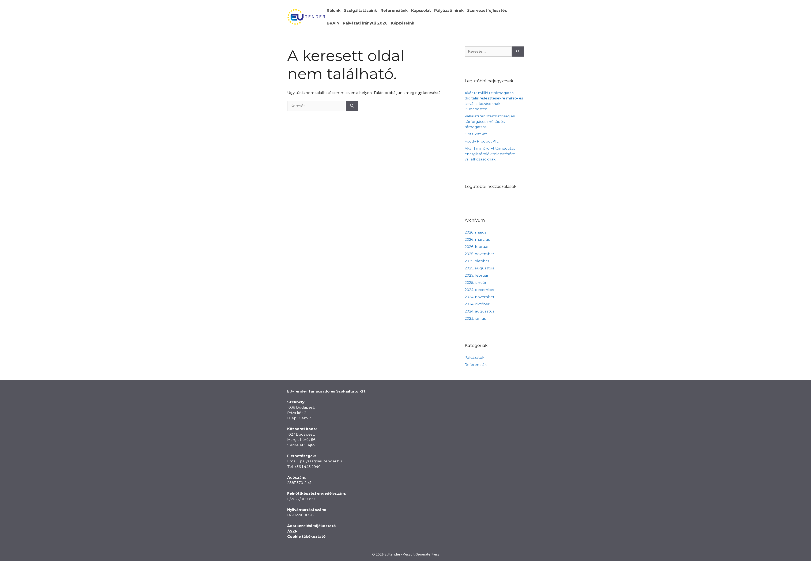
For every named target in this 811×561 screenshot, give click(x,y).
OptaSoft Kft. (476, 134)
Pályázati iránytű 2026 (365, 23)
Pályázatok (474, 357)
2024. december (480, 290)
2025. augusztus (479, 268)
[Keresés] (352, 106)
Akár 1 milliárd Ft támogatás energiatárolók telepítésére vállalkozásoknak (490, 153)
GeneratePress (427, 554)
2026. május (475, 232)
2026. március (477, 239)
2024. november (479, 297)
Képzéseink (402, 23)
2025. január (475, 282)
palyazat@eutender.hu (321, 461)
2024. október (477, 304)
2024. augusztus (479, 311)
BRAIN (333, 23)
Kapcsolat (421, 10)
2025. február (477, 275)
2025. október (477, 261)
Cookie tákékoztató (306, 536)
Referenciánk (394, 10)
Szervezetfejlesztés (487, 10)
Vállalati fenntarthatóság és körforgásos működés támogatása (490, 121)
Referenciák (476, 365)
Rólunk (334, 10)
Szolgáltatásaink (360, 10)
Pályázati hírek (449, 10)
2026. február (477, 247)
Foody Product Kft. (482, 141)
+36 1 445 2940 (307, 467)
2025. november (479, 254)
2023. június (475, 318)
